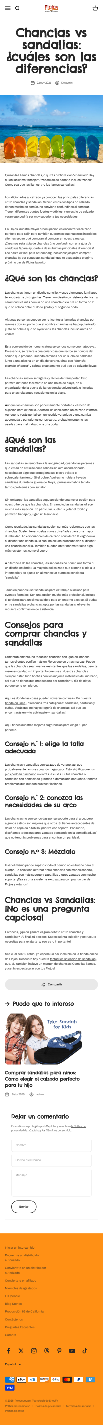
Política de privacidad (48, 1406)
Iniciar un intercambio (19, 1247)
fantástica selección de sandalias (73, 959)
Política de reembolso (17, 1406)
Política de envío (14, 1410)
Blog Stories (13, 1304)
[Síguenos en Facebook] (8, 1350)
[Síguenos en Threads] (46, 1350)
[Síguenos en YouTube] (72, 1350)
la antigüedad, (55, 463)
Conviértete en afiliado (20, 1280)
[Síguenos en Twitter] (21, 1350)
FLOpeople (12, 1296)
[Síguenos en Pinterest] (59, 1350)
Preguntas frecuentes (19, 1327)
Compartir (55, 984)
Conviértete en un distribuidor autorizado (25, 1270)
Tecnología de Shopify (45, 1400)
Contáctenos (14, 1319)
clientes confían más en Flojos (35, 661)
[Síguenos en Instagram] (33, 1350)
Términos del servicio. (59, 1130)
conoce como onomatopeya (75, 346)
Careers (10, 1335)
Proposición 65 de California (24, 1311)
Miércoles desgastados (21, 1288)
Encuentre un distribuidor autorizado (22, 1258)
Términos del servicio (78, 1406)
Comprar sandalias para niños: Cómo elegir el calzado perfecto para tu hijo (42, 1079)
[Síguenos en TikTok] (85, 1350)
